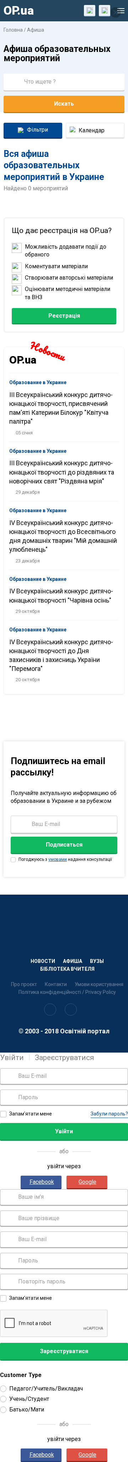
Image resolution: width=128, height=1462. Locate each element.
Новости (43, 961)
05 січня (24, 432)
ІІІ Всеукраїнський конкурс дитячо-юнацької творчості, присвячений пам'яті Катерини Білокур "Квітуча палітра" (61, 408)
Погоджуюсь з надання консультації (64, 859)
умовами (57, 859)
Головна (13, 30)
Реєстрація (64, 315)
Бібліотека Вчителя (67, 969)
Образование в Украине (37, 382)
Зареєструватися (64, 1057)
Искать (64, 103)
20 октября (28, 679)
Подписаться (64, 844)
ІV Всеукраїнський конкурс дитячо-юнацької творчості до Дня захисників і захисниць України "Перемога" (61, 655)
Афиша (35, 30)
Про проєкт (24, 984)
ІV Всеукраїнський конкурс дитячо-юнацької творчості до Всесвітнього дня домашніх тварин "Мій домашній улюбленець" (63, 536)
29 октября (28, 611)
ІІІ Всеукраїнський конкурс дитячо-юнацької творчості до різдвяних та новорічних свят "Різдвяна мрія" (61, 471)
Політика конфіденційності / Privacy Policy (67, 992)
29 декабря (28, 492)
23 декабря (28, 560)
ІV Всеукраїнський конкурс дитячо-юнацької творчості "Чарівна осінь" (61, 595)
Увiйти (12, 1057)
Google (87, 1181)
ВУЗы (97, 961)
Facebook (42, 1181)
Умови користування (99, 984)
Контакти (56, 984)
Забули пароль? (109, 1114)
